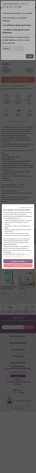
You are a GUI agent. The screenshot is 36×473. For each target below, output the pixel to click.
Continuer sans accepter (26, 207)
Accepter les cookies (18, 261)
